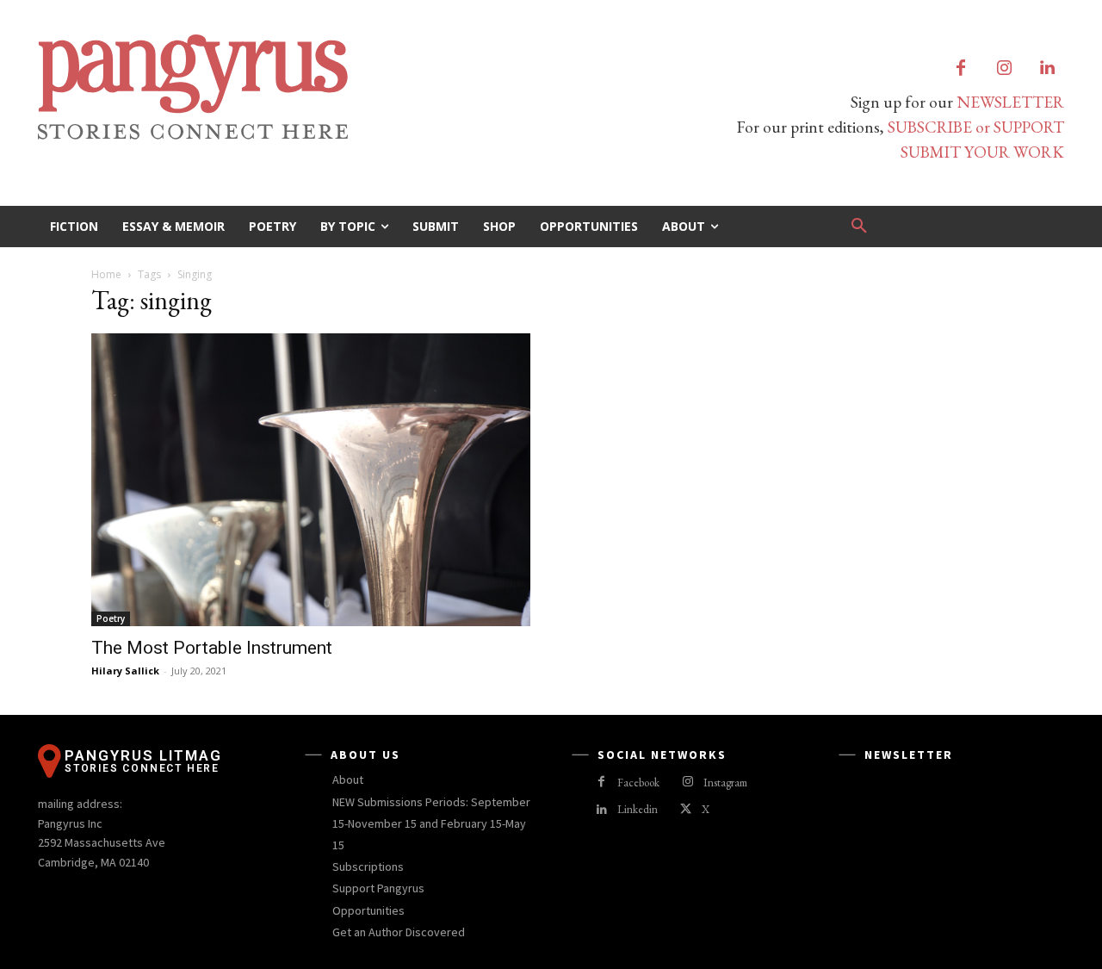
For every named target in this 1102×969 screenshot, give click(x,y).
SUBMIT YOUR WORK (982, 152)
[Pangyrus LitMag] (284, 87)
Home (106, 274)
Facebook (638, 782)
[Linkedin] (1047, 69)
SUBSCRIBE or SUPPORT (976, 127)
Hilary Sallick (125, 670)
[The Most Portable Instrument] (310, 479)
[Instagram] (1004, 69)
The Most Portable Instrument (211, 647)
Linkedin (637, 809)
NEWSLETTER (1010, 102)
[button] (859, 226)
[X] (685, 810)
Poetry (110, 618)
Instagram (725, 782)
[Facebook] (961, 69)
